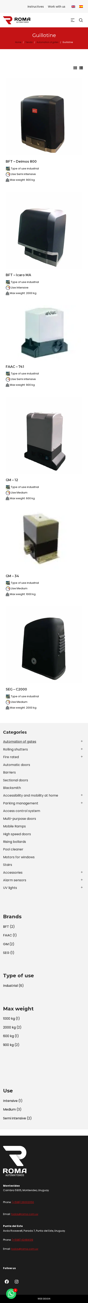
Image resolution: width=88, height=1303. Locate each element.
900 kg (8, 1044)
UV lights (10, 887)
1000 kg (9, 1018)
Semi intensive (14, 1118)
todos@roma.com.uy (24, 1214)
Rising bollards (14, 841)
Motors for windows (19, 857)
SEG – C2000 (16, 689)
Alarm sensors (14, 880)
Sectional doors (15, 780)
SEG (6, 952)
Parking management (20, 803)
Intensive (10, 1100)
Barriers (9, 772)
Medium (9, 1109)
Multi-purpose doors (19, 818)
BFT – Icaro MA (18, 275)
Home (18, 42)
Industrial (10, 985)
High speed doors (17, 834)
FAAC (7, 935)
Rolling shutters (15, 749)
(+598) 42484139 (22, 1240)
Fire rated (11, 757)
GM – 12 (12, 480)
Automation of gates (48, 42)
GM (6, 944)
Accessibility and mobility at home (30, 795)
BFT (6, 926)
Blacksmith (12, 787)
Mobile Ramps (14, 826)
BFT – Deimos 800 (21, 161)
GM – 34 (12, 576)
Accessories (13, 872)
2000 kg (9, 1027)
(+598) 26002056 (23, 1202)
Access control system (21, 810)
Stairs (7, 864)
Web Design (44, 1298)
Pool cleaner (13, 849)
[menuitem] (73, 6)
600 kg (8, 1036)
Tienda (29, 42)
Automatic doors (16, 764)
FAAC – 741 (15, 367)
